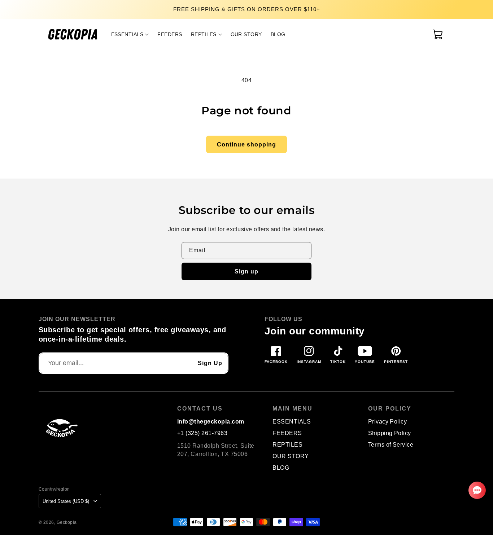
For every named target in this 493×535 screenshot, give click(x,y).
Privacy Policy (387, 421)
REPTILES (287, 445)
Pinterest (396, 362)
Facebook (276, 362)
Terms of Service (391, 445)
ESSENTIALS (291, 421)
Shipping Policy (389, 433)
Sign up (246, 271)
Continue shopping (246, 144)
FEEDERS (287, 433)
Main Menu (292, 409)
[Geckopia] (60, 427)
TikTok (338, 362)
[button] (130, 34)
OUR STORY (290, 456)
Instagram (309, 362)
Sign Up (210, 363)
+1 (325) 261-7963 (202, 433)
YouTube (365, 362)
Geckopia (67, 522)
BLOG (280, 468)
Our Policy (389, 409)
